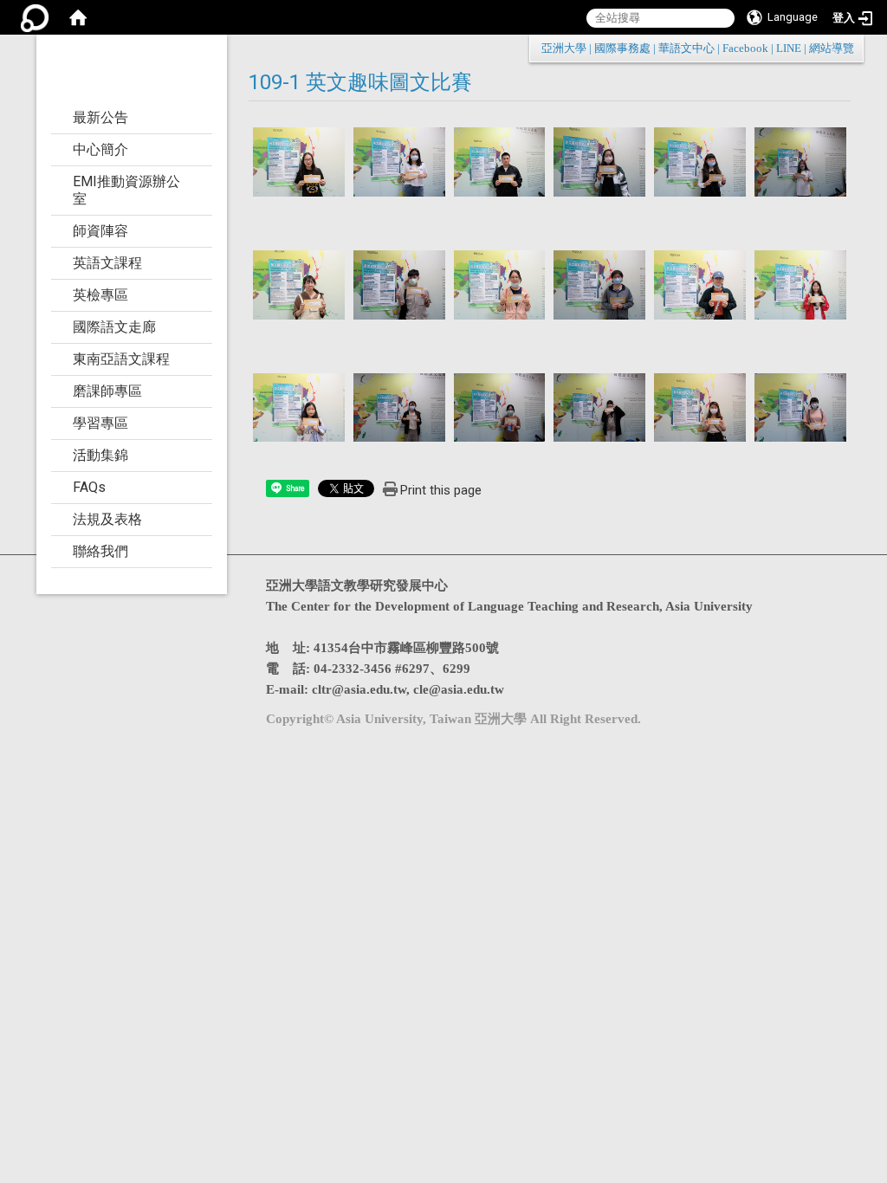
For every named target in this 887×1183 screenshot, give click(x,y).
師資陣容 (100, 231)
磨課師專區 (107, 391)
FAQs (89, 487)
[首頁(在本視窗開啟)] (78, 17)
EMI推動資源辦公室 (126, 190)
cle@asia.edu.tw (458, 689)
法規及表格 (107, 519)
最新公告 (100, 117)
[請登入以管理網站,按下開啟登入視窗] (34, 17)
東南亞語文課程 (121, 359)
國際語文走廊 (114, 327)
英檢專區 (100, 295)
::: (845, 48)
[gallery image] (299, 160)
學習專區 (100, 423)
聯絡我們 (100, 551)
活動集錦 (100, 455)
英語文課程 (107, 263)
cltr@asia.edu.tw (359, 689)
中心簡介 (100, 149)
